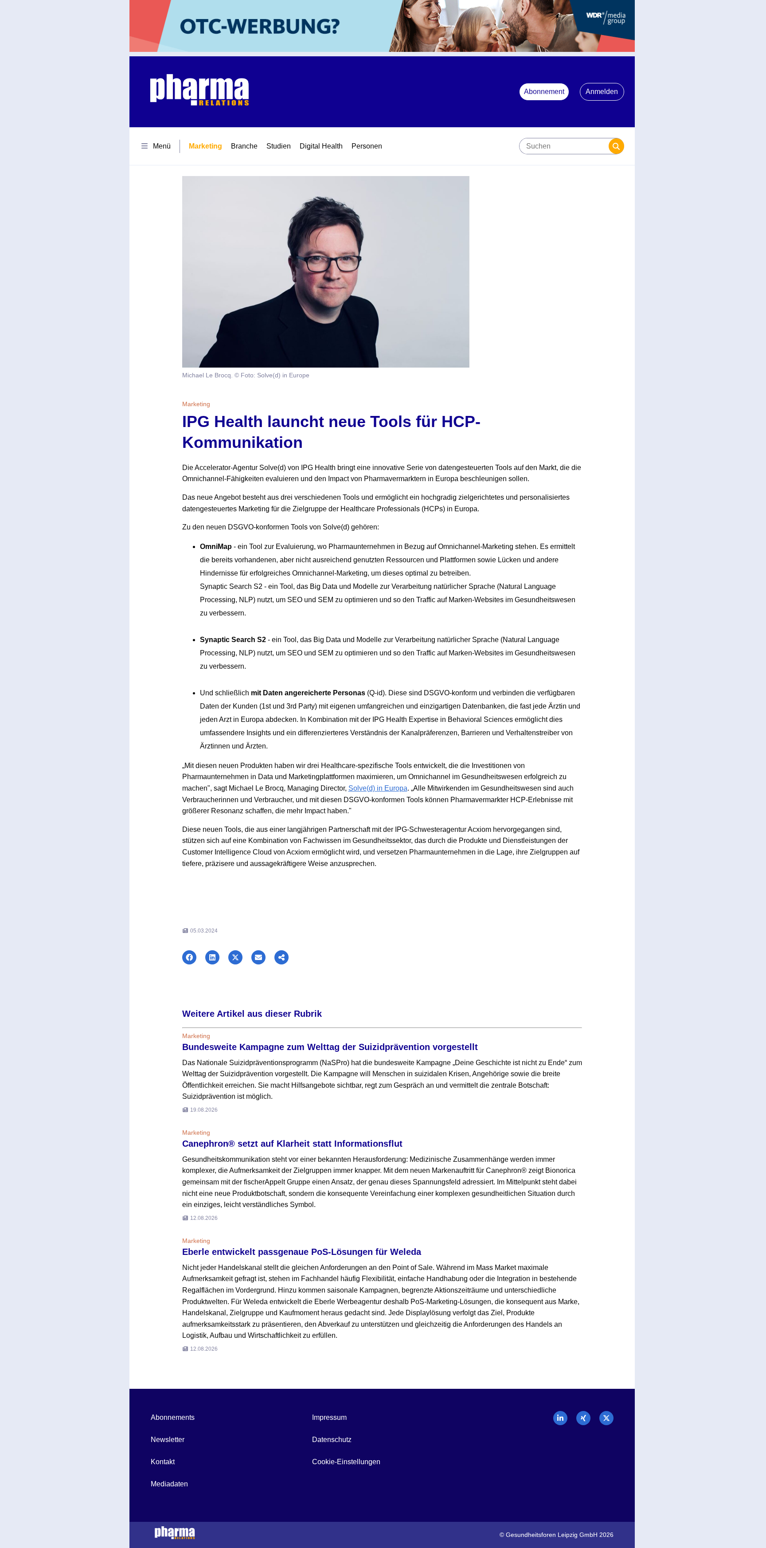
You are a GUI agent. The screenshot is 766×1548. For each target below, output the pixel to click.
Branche (244, 146)
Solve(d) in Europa (377, 788)
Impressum (329, 1417)
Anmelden (602, 91)
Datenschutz (332, 1439)
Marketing (205, 146)
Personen (367, 146)
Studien (278, 146)
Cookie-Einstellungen (346, 1462)
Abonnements (173, 1417)
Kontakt (163, 1462)
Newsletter (167, 1439)
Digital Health (321, 146)
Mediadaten (169, 1484)
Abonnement (544, 91)
